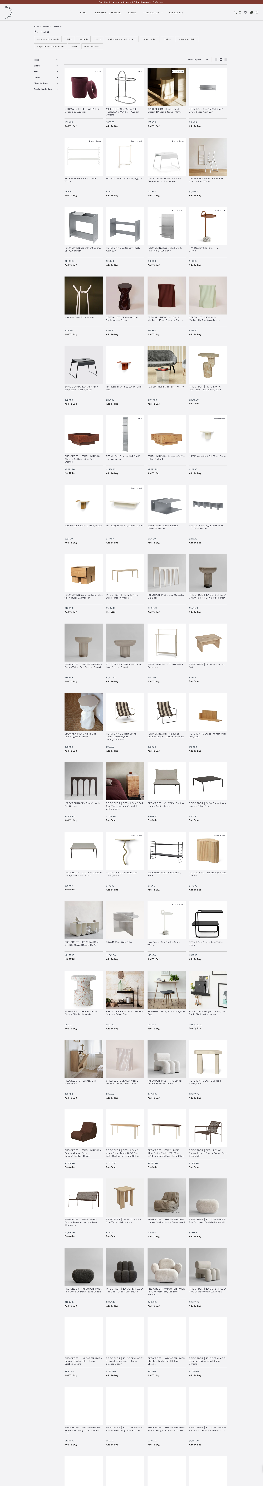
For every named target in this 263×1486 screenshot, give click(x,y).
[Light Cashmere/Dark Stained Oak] (114, 1237)
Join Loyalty (175, 12)
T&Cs (155, 2)
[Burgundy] (66, 130)
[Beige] (66, 1015)
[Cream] (114, 425)
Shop (83, 12)
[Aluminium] (190, 130)
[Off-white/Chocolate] (107, 794)
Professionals (151, 12)
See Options (195, 1085)
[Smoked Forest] (111, 720)
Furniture (58, 26)
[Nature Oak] (194, 1089)
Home (36, 26)
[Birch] (149, 647)
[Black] (69, 204)
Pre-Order (194, 421)
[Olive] (111, 794)
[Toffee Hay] (73, 351)
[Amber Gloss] (152, 130)
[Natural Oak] (149, 499)
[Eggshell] (107, 204)
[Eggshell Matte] (149, 130)
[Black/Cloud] (114, 794)
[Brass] (107, 942)
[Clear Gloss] (107, 1163)
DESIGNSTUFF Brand (108, 12)
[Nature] (107, 1310)
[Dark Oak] (197, 204)
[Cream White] (194, 278)
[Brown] (190, 278)
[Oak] (190, 720)
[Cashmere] (111, 278)
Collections (46, 26)
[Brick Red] (107, 425)
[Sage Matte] (156, 130)
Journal (132, 12)
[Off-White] (149, 1163)
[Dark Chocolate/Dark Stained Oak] (111, 1237)
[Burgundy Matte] (149, 351)
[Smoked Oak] (197, 1089)
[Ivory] (190, 1163)
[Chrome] (107, 130)
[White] (66, 204)
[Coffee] (152, 647)
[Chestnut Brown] (66, 1237)
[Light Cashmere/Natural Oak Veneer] (107, 1237)
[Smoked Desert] (107, 720)
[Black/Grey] (66, 942)
